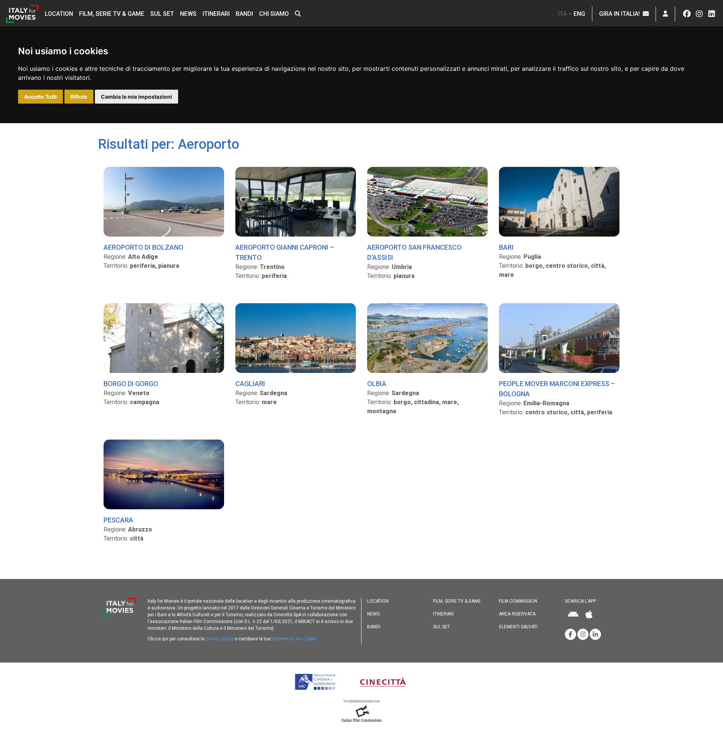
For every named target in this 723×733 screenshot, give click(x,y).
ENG (579, 13)
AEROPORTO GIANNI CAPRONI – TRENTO (284, 252)
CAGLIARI (250, 384)
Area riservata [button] (517, 614)
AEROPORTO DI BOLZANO (143, 247)
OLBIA (376, 384)
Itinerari (216, 13)
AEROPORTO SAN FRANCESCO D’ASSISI (414, 252)
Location (59, 13)
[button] (298, 13)
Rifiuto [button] (78, 96)
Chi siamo (274, 13)
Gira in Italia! (621, 13)
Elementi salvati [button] (518, 626)
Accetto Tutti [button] (40, 96)
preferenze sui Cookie (294, 638)
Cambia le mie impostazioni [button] (136, 96)
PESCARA (118, 520)
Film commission (518, 601)
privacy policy (219, 638)
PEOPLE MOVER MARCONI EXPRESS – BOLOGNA (557, 389)
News (188, 13)
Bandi (244, 13)
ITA (562, 13)
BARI (506, 247)
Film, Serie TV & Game (111, 13)
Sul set (162, 13)
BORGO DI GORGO (131, 384)
